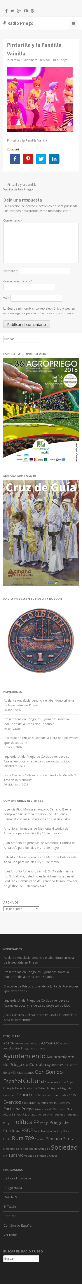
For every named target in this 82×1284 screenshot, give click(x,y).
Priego (44, 1123)
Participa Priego (18, 1108)
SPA (5, 1155)
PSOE (27, 1130)
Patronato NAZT (43, 1109)
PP (36, 1122)
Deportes (25, 1094)
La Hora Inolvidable (17, 1178)
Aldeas (64, 1043)
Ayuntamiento (24, 1056)
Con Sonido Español (18, 1225)
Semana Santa (60, 1138)
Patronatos (30, 1114)
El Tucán (10, 1206)
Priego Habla (13, 1188)
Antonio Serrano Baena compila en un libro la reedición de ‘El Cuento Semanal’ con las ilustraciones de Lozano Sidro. (37, 814)
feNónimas (47, 1102)
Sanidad (40, 1139)
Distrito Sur (12, 1197)
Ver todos (10, 1235)
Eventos (12, 1102)
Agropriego (50, 1043)
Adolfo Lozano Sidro (27, 1043)
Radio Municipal (43, 1131)
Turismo (15, 1155)
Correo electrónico (17, 281)
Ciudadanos (25, 1072)
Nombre (10, 271)
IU (56, 1102)
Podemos (59, 1114)
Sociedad (64, 1147)
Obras (61, 1102)
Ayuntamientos (57, 1065)
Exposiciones (31, 1103)
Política (22, 1122)
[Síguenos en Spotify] (31, 11)
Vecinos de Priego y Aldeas (40, 1155)
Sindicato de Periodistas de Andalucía (26, 1148)
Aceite (8, 1043)
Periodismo (45, 1114)
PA (68, 1103)
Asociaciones (37, 1048)
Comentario (13, 220)
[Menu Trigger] (73, 24)
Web (6, 298)
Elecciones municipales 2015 (56, 1095)
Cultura (33, 1081)
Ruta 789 (23, 1138)
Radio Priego (20, 23)
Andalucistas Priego (16, 1048)
